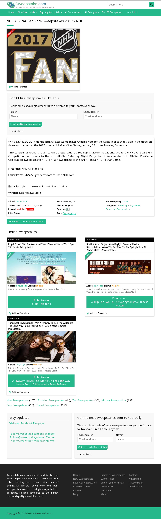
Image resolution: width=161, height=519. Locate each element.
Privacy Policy (136, 482)
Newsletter (132, 12)
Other (125, 201)
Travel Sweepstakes (48, 405)
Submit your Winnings (112, 482)
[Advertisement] (119, 60)
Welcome (106, 490)
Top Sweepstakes (83, 400)
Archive (77, 490)
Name (12, 111)
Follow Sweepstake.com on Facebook (32, 433)
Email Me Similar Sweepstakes (25, 124)
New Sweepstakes (27, 12)
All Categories (92, 12)
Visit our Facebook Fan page (26, 423)
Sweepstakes (69, 213)
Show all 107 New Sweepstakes (26, 221)
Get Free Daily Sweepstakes (92, 447)
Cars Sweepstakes (18, 405)
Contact (133, 474)
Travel (121, 205)
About (104, 494)
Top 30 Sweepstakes (112, 12)
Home (11, 12)
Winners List (107, 478)
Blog (75, 494)
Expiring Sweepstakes (51, 12)
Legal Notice (135, 486)
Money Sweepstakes (113, 400)
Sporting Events (132, 205)
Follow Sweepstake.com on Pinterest (31, 441)
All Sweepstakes (73, 12)
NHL (68, 209)
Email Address (90, 111)
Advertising (135, 478)
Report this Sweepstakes (118, 209)
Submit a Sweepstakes (113, 474)
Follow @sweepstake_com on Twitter (32, 437)
